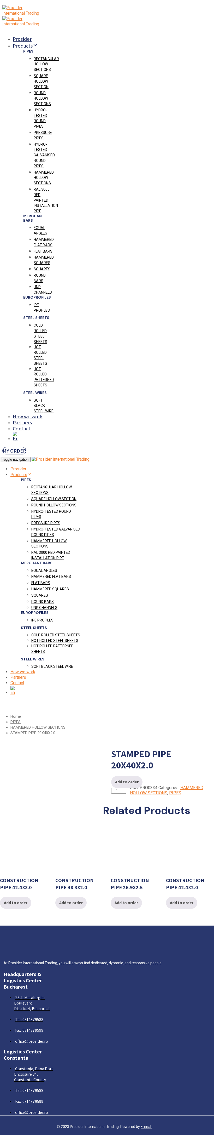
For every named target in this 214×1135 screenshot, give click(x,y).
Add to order (127, 782)
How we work (28, 416)
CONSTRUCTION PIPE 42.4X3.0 (19, 884)
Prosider (22, 39)
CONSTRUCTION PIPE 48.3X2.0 (74, 884)
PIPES (15, 722)
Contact (22, 428)
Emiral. (146, 1127)
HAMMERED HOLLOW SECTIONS (38, 727)
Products (23, 45)
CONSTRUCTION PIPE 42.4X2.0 (185, 884)
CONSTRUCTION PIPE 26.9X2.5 (130, 884)
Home (15, 716)
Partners (22, 422)
